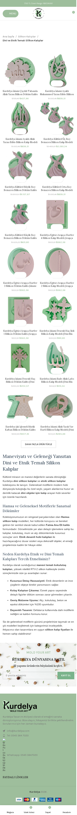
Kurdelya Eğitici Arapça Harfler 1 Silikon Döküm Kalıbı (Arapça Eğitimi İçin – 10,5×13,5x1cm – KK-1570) (20, 335)
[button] (17, 83)
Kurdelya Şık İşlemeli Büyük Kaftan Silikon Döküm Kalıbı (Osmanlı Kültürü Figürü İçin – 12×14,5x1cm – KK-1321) (20, 431)
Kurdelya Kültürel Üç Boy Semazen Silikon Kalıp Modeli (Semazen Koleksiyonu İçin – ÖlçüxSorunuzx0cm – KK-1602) (57, 144)
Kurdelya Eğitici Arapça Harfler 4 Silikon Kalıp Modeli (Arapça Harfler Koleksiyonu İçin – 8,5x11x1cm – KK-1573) (57, 240)
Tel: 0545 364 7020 (18, 735)
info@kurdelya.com (18, 730)
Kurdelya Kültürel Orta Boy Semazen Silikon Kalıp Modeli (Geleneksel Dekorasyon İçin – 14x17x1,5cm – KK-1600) (57, 191)
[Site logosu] (38, 13)
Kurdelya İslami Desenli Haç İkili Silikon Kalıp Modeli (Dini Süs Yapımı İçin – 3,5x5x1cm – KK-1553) (57, 335)
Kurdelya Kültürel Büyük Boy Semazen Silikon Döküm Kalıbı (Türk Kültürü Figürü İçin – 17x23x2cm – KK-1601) (20, 191)
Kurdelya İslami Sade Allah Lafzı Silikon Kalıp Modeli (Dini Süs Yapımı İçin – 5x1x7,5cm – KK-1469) (57, 383)
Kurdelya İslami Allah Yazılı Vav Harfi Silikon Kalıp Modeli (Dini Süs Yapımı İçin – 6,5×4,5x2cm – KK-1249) (57, 431)
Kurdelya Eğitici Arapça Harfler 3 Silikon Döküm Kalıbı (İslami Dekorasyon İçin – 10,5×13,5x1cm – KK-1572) (20, 287)
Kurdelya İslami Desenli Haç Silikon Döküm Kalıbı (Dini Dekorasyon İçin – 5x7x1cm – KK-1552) (20, 383)
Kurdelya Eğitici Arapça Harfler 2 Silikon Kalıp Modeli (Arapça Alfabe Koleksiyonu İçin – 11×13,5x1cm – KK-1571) (57, 287)
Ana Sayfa (8, 36)
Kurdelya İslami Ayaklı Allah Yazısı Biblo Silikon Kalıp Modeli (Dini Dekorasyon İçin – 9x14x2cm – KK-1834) (20, 144)
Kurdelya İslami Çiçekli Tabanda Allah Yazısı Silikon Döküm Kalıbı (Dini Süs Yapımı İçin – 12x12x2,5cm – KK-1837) (20, 96)
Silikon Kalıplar (27, 36)
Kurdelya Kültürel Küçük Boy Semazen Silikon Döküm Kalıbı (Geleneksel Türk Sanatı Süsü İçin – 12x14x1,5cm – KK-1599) (20, 240)
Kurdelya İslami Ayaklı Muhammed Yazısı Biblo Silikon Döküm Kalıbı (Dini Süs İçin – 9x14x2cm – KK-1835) (57, 96)
